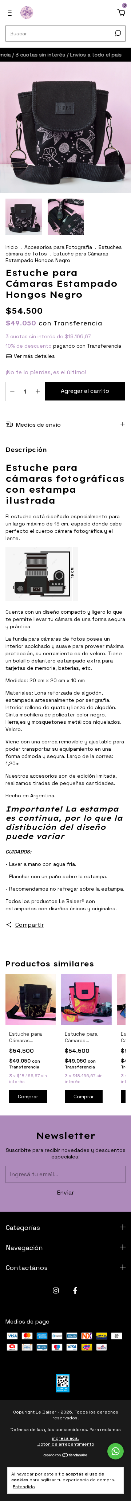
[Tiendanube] (65, 1455)
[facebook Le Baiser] (75, 1290)
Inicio (11, 247)
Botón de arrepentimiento (65, 1444)
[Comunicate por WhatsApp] (115, 1451)
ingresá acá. (65, 1438)
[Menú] (11, 12)
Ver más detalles (33, 356)
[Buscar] (117, 33)
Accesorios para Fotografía (58, 247)
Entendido (24, 1487)
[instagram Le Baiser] (55, 1290)
